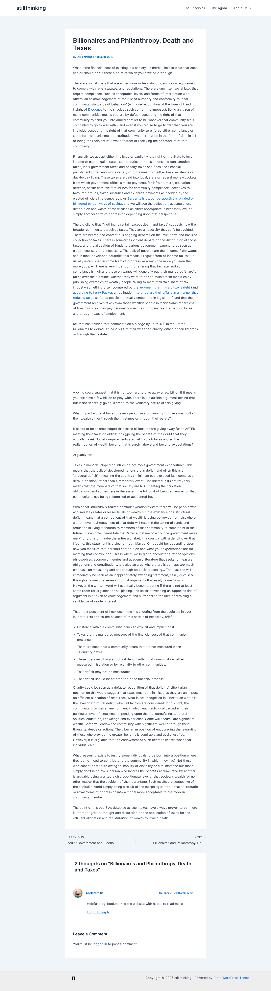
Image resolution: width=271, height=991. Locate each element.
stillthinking (31, 8)
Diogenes (95, 109)
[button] (249, 8)
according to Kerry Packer (92, 292)
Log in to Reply (98, 912)
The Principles (194, 8)
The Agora (219, 8)
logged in (100, 944)
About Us (240, 8)
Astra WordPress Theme (231, 978)
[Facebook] (73, 978)
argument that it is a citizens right (165, 287)
